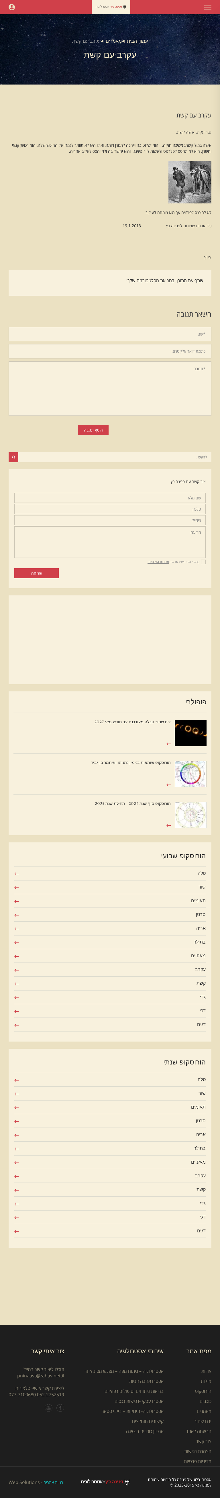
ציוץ (207, 257)
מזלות (206, 1381)
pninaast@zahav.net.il (40, 1375)
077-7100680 (22, 1394)
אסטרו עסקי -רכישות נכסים (139, 1401)
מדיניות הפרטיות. (158, 561)
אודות (206, 1371)
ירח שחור (202, 1421)
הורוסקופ (203, 1391)
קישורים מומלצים (148, 1421)
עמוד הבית (137, 41)
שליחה (36, 573)
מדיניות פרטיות (197, 1461)
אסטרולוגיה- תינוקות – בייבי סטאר (133, 1411)
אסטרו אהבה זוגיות (146, 1381)
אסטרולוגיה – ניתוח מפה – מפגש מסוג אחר (124, 1371)
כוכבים (205, 1401)
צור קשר (203, 1441)
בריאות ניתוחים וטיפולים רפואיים (134, 1391)
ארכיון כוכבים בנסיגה (145, 1431)
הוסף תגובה (93, 430)
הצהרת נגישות (197, 1451)
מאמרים (114, 41)
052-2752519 (50, 1394)
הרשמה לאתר (198, 1431)
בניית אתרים (53, 1482)
